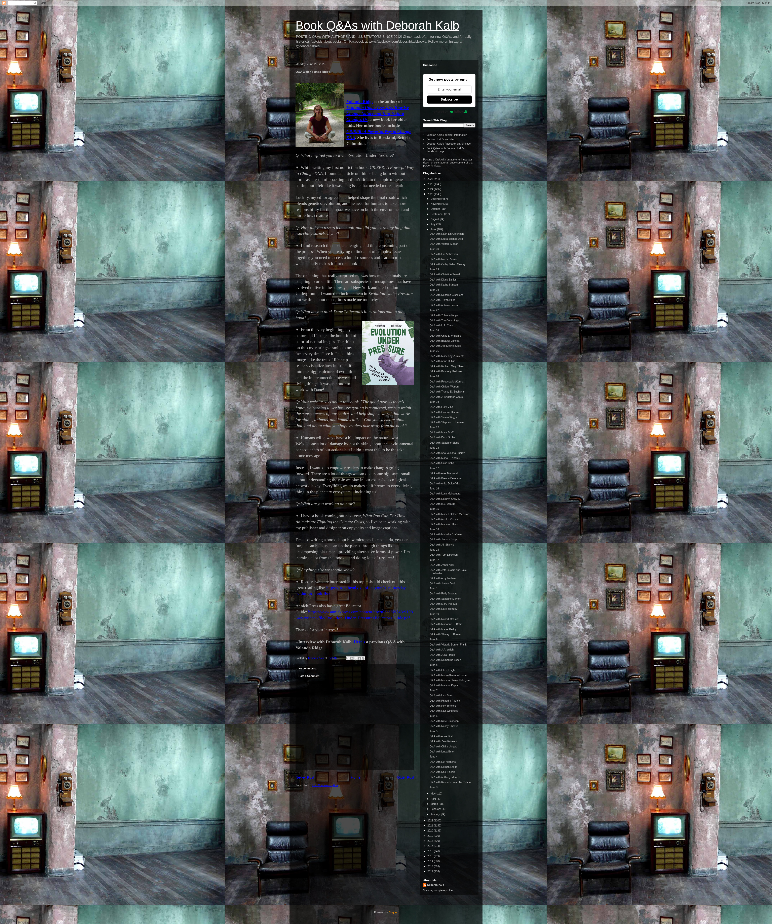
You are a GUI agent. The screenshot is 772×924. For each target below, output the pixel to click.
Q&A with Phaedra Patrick (445, 700)
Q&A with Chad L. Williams (445, 335)
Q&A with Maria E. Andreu (445, 457)
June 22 (434, 427)
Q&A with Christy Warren (444, 386)
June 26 (434, 330)
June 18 (434, 447)
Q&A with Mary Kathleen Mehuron (449, 514)
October (436, 208)
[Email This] (348, 658)
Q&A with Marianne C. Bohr (446, 624)
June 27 (434, 310)
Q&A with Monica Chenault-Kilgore (450, 680)
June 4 (433, 756)
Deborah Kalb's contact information (446, 134)
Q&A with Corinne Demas (444, 412)
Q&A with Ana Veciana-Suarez (447, 452)
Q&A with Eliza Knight (442, 670)
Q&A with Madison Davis (444, 524)
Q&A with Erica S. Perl (443, 437)
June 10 (434, 614)
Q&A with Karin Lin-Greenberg (447, 233)
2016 (430, 851)
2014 (430, 861)
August (435, 219)
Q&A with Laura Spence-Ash (446, 238)
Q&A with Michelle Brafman (446, 534)
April (434, 798)
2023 (430, 194)
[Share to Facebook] (359, 658)
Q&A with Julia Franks (443, 654)
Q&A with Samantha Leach (445, 659)
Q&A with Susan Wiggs (443, 417)
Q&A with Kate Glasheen (444, 721)
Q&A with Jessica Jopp (443, 539)
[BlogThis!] (352, 658)
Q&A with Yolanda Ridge (444, 315)
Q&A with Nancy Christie (444, 726)
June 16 (434, 488)
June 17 (434, 468)
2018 (430, 840)
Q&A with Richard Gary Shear (447, 366)
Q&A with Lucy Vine (441, 406)
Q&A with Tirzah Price (442, 299)
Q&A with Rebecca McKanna (446, 381)
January (436, 814)
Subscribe (449, 99)
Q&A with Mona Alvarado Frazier (448, 675)
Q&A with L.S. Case (441, 325)
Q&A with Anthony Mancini (445, 777)
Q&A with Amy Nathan (443, 578)
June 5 (433, 731)
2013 (430, 866)
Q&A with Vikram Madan (444, 243)
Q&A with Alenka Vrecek (444, 519)
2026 (430, 178)
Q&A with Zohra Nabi (442, 564)
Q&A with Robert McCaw (444, 619)
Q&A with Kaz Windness (444, 710)
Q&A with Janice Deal (442, 583)
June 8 (433, 664)
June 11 (434, 588)
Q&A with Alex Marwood (444, 473)
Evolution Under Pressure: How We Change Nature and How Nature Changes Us (377, 113)
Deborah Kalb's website (440, 139)
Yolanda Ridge (359, 101)
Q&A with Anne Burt (441, 736)
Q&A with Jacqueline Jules (445, 345)
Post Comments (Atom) (325, 785)
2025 (430, 184)
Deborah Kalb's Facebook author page (448, 143)
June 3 (433, 787)
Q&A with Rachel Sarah (443, 259)
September (437, 214)
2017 (430, 845)
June (434, 229)
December (437, 198)
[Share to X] (355, 658)
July (433, 224)
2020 (430, 830)
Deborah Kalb (435, 884)
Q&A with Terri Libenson (444, 554)
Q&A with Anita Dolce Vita (445, 483)
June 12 (434, 559)
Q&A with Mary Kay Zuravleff (447, 356)
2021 (430, 825)
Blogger (393, 912)
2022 (430, 820)
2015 (430, 856)
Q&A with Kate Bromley (443, 608)
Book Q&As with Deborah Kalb (377, 25)
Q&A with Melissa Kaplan (444, 685)
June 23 (434, 401)
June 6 (433, 715)
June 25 (434, 351)
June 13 (434, 549)
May (433, 793)
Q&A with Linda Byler (442, 751)
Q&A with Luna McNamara (445, 493)
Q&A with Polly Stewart (443, 593)
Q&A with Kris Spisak (442, 771)
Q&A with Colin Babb (442, 463)
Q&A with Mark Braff (442, 432)
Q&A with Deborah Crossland (446, 294)
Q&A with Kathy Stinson (444, 284)
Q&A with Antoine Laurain (444, 305)
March (435, 803)
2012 (430, 871)
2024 (430, 189)
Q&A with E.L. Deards (442, 503)
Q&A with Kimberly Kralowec (446, 371)
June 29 (434, 269)
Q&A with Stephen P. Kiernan (447, 422)
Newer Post (305, 777)
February (436, 808)
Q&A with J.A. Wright (442, 649)
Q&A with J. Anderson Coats (446, 396)
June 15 (434, 508)
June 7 (433, 690)
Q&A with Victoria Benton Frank (448, 644)
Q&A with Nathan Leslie (443, 766)
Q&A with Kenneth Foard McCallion (450, 782)
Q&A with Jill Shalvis (442, 544)
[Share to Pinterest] (363, 658)
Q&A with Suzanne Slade (444, 442)
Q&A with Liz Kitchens (443, 761)
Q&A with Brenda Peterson (445, 478)
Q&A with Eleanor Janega (444, 340)
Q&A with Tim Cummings (444, 320)
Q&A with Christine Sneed (445, 274)
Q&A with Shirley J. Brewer (445, 634)
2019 (430, 835)
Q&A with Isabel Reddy (443, 629)
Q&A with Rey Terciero (443, 705)
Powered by (440, 111)
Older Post (405, 777)
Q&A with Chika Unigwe (443, 746)
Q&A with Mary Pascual (443, 603)
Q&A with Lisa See (441, 695)
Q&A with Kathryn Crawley (445, 498)
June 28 (434, 289)
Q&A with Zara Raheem (443, 741)
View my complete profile (438, 890)
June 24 (434, 376)
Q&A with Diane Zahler (443, 279)
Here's (359, 641)
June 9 (433, 639)
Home (355, 777)
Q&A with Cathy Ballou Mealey (447, 264)
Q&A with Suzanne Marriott (445, 598)
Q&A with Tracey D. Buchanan (447, 391)
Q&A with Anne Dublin (442, 361)
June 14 (434, 529)
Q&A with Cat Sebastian (444, 254)
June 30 (434, 249)
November (437, 203)
